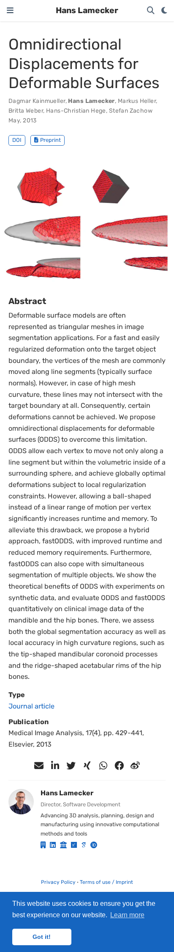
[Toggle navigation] (10, 10)
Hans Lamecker (87, 10)
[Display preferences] (164, 11)
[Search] (151, 11)
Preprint (50, 140)
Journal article (31, 706)
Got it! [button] (42, 936)
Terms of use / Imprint (106, 882)
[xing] (87, 765)
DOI (17, 140)
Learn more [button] (127, 915)
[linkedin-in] (55, 765)
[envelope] (39, 765)
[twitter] (71, 765)
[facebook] (119, 765)
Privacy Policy (58, 882)
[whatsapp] (103, 765)
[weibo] (135, 765)
